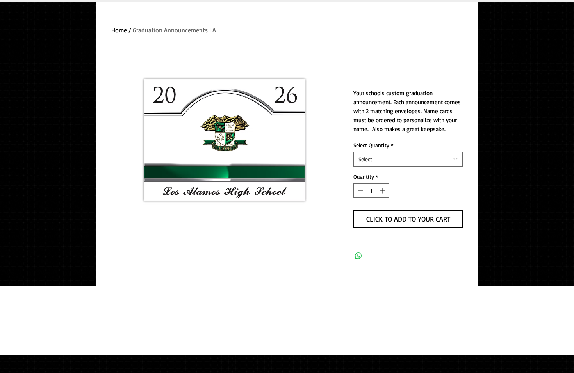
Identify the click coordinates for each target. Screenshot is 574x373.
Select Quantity (373, 145)
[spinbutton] (371, 190)
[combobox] (408, 159)
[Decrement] (359, 190)
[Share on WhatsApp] (358, 256)
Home (119, 30)
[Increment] (383, 190)
